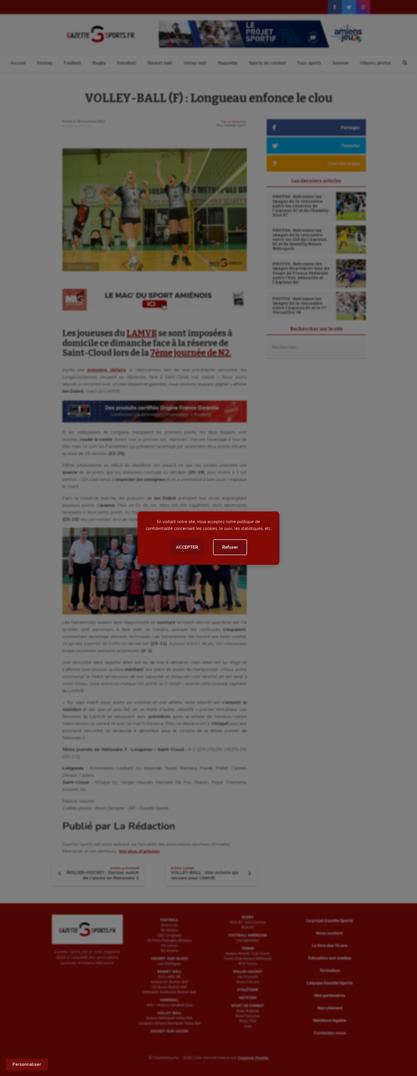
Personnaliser (26, 1064)
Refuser (230, 547)
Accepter (187, 547)
